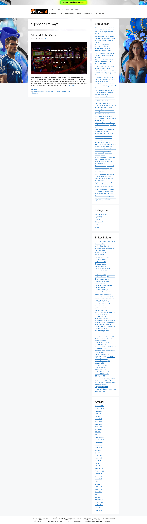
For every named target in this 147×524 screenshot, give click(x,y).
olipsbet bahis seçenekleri (101, 266)
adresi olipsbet (98, 241)
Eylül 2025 (98, 416)
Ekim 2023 (98, 463)
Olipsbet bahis (100, 264)
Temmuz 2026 (99, 408)
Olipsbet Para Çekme (101, 344)
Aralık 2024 (98, 427)
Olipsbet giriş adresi (102, 303)
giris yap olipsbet (100, 252)
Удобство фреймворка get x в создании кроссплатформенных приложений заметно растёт (105, 185)
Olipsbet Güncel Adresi (101, 316)
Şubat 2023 (98, 484)
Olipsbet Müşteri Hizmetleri (100, 334)
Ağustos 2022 (99, 499)
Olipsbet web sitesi (101, 367)
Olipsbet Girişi (36, 91)
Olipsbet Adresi (100, 262)
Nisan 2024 (98, 447)
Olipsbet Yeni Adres (102, 372)
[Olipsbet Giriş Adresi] (39, 11)
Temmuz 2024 (99, 440)
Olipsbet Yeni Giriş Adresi (100, 378)
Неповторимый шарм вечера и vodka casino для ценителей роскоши (105, 55)
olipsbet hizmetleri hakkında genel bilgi (50, 91)
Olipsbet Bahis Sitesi (103, 268)
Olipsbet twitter (101, 365)
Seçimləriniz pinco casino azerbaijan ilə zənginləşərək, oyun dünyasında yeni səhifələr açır (105, 144)
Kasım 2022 (98, 492)
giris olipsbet (100, 250)
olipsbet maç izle (101, 328)
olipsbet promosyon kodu (100, 350)
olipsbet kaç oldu (101, 326)
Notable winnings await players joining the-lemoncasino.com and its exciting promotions (105, 112)
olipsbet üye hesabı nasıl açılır (101, 384)
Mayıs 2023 (98, 476)
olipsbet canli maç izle (100, 277)
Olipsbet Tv (111, 357)
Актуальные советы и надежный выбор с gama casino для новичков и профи (105, 61)
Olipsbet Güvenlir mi (101, 322)
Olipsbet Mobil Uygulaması (109, 332)
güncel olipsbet (100, 254)
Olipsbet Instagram (99, 324)
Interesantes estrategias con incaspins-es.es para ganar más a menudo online (105, 118)
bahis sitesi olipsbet (109, 241)
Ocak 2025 (98, 424)
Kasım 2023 (98, 460)
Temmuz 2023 (99, 471)
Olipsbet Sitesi (99, 352)
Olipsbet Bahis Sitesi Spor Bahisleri (102, 270)
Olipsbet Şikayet (101, 387)
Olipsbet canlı (111, 277)
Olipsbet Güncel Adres (101, 314)
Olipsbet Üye (98, 380)
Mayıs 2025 (98, 419)
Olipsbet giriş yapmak (99, 312)
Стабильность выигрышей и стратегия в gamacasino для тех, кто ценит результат (105, 79)
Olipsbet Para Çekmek (99, 346)
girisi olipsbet (110, 248)
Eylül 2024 (98, 434)
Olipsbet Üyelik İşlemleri (100, 382)
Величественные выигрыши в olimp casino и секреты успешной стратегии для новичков (105, 198)
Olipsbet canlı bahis (102, 279)
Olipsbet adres (100, 259)
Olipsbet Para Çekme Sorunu (110, 346)
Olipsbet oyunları (99, 338)
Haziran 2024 (99, 442)
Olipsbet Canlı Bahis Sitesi (100, 283)
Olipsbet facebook (107, 294)
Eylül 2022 (98, 497)
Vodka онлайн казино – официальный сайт (68, 9)
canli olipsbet (100, 244)
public (97, 227)
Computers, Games (101, 214)
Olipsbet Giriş (100, 13)
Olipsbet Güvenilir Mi (101, 320)
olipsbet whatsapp (100, 369)
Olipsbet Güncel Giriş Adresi (101, 318)
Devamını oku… (72, 85)
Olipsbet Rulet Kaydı (43, 35)
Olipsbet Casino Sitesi (103, 292)
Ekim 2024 (98, 432)
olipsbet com (99, 294)
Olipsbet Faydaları (98, 296)
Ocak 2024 (98, 455)
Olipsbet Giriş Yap (101, 310)
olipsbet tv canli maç (101, 359)
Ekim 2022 (98, 494)
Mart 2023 (98, 481)
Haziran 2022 (99, 505)
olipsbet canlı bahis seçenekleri (102, 281)
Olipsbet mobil (112, 330)
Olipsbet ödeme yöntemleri (110, 382)
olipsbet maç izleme (102, 331)
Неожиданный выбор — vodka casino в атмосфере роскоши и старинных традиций (105, 92)
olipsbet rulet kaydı (65, 91)
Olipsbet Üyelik (107, 380)
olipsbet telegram (100, 357)
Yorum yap (35, 93)
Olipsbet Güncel (109, 312)
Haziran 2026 (99, 411)
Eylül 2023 (98, 466)
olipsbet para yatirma (100, 340)
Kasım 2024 (98, 429)
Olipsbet (51, 9)
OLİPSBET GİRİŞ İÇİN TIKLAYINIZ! (73, 2)
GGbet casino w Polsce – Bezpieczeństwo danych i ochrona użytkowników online (71, 13)
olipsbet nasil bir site (111, 336)
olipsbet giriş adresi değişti (100, 305)
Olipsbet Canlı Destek (103, 285)
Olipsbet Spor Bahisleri (102, 354)
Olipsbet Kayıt (109, 324)
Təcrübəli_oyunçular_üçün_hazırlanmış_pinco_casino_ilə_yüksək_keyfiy (105, 86)
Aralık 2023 (98, 458)
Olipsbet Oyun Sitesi (108, 338)
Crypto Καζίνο (99, 217)
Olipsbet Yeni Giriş (101, 376)
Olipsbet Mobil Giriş (99, 332)
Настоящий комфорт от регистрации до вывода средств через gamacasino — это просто (105, 105)
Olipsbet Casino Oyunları (102, 290)
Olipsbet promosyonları (110, 350)
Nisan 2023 (98, 479)
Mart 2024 (98, 450)
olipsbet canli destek (111, 275)
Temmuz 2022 (99, 502)
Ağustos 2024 (99, 437)
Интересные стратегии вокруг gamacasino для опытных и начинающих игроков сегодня (104, 131)
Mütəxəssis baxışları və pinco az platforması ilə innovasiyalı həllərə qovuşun (105, 125)
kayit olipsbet (100, 257)
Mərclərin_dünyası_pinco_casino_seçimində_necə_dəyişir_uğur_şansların (105, 72)
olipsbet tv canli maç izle (102, 361)
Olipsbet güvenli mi (111, 320)
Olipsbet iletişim (111, 322)
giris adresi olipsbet (100, 248)
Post (96, 224)
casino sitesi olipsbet (102, 246)
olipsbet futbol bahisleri (99, 298)
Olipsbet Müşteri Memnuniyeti (101, 336)
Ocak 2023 (98, 486)
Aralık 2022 (98, 489)
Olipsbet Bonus (100, 275)
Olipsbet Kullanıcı (111, 326)
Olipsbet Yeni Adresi (102, 374)
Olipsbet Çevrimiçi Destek (111, 378)
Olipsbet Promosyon (101, 348)
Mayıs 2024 (98, 445)
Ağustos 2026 (99, 406)
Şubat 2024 (98, 453)
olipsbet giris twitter (110, 298)
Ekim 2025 (98, 413)
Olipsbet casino (100, 287)
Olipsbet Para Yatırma (102, 342)
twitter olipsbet (100, 389)
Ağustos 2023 (99, 468)
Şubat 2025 (98, 421)
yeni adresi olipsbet (111, 389)
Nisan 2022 (98, 510)
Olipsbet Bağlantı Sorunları (100, 272)
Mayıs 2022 (98, 507)
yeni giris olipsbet (101, 391)
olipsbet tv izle (100, 363)
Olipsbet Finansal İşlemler (108, 296)
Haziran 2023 (99, 473)
